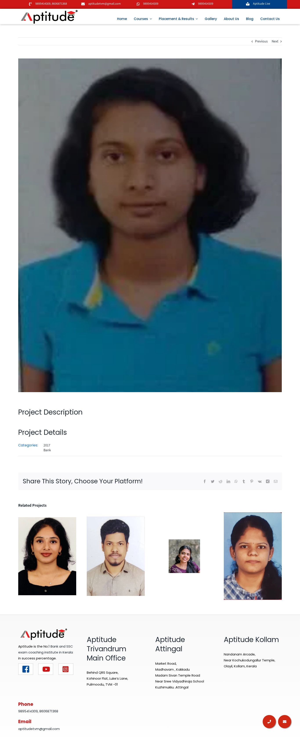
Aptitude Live (262, 3)
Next (275, 41)
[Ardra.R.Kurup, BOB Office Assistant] (184, 555)
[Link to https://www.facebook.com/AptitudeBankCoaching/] (25, 669)
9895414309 (43, 3)
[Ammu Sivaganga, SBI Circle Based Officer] (253, 555)
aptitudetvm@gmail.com (104, 3)
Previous (261, 41)
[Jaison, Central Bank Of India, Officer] (116, 555)
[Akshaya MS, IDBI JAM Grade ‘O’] (47, 555)
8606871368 (59, 3)
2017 (46, 445)
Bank (47, 450)
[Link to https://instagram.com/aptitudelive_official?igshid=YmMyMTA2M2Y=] (65, 669)
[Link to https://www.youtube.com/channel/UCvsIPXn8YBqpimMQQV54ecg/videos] (45, 669)
